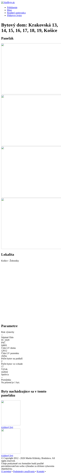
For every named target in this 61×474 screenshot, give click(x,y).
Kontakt (40, 471)
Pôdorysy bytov (14, 15)
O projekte (6, 471)
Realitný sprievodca (16, 12)
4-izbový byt (7, 427)
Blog (9, 10)
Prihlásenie (12, 7)
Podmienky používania (24, 471)
